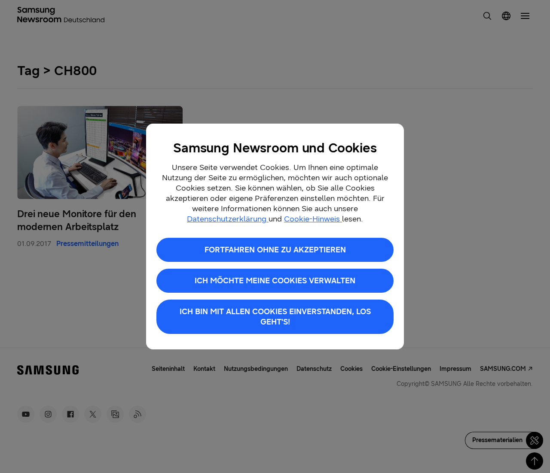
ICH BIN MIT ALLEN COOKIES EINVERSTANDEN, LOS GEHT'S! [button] (275, 317)
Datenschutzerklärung (228, 219)
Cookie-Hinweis (313, 219)
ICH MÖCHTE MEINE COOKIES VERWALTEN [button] (275, 280)
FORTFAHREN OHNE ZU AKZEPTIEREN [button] (275, 250)
